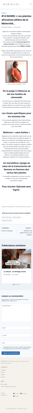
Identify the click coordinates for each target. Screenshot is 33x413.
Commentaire (7, 305)
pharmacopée (16, 217)
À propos (3, 370)
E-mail (4, 335)
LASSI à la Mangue (7, 229)
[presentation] (16, 259)
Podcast (4, 13)
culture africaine (6, 217)
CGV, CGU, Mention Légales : (8, 386)
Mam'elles (8, 274)
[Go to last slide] (4, 266)
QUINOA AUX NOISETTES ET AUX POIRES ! (26, 231)
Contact (3, 372)
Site (3, 343)
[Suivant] (28, 266)
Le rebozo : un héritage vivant (15, 272)
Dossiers (3, 377)
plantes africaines (7, 220)
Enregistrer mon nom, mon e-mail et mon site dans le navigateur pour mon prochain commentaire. (17, 347)
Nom (4, 328)
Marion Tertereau (7, 27)
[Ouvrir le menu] (30, 4)
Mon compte (4, 384)
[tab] (13, 284)
